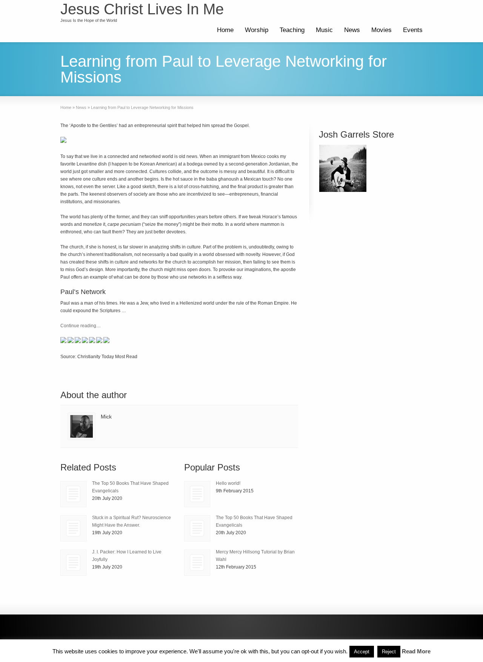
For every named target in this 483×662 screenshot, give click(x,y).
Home (225, 30)
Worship (256, 30)
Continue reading (78, 325)
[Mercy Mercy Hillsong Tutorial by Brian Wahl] (197, 563)
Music (324, 30)
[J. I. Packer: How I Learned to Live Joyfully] (73, 563)
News (352, 30)
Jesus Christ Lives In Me (142, 9)
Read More (416, 651)
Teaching (292, 30)
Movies (381, 30)
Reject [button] (389, 651)
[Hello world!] (197, 494)
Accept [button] (361, 651)
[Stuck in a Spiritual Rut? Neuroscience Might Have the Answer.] (73, 528)
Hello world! (228, 483)
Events (413, 30)
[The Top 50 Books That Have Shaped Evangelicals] (73, 494)
